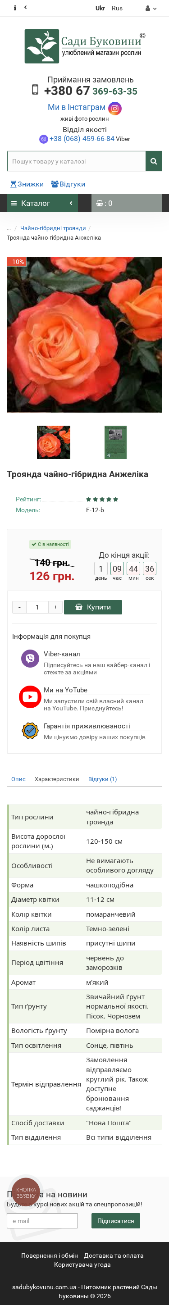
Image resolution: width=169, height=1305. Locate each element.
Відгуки (72, 184)
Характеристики (57, 779)
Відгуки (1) (102, 779)
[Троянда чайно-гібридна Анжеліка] (53, 442)
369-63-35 (90, 91)
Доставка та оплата (114, 1255)
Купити (99, 607)
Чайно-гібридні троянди (53, 228)
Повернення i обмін (49, 1255)
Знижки (31, 184)
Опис (18, 779)
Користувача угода (82, 1264)
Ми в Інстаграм (76, 107)
